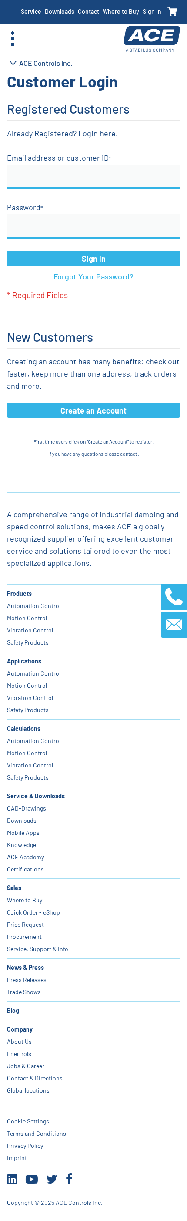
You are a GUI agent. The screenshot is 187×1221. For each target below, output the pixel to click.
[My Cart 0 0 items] (172, 12)
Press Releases (27, 979)
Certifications (25, 869)
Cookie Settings (28, 1121)
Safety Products (28, 642)
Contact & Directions (35, 1078)
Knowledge (21, 844)
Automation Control (33, 605)
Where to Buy (121, 11)
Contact (88, 11)
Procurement (24, 936)
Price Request (25, 924)
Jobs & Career (25, 1066)
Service (31, 11)
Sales (14, 887)
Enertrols (19, 1053)
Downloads (59, 11)
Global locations (28, 1090)
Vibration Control (30, 630)
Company (20, 1029)
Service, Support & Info (37, 948)
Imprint (17, 1157)
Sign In (152, 11)
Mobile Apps (23, 832)
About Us (19, 1041)
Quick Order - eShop (33, 912)
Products (19, 593)
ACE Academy (25, 857)
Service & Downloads (36, 796)
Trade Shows (24, 992)
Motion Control (27, 618)
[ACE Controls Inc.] (152, 39)
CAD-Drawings (26, 808)
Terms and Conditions (36, 1133)
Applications (24, 661)
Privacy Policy (25, 1145)
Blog (13, 1010)
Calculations (23, 728)
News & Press (25, 967)
